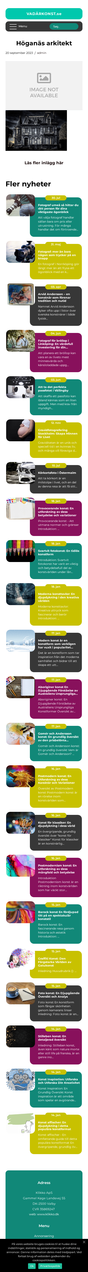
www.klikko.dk (48, 1214)
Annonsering (44, 1236)
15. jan (56, 905)
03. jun (56, 380)
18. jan (55, 501)
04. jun (56, 333)
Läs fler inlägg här (44, 162)
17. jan (56, 633)
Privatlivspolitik (50, 1266)
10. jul (56, 465)
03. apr (56, 287)
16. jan (55, 769)
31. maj (56, 244)
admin (41, 53)
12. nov (56, 423)
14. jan (56, 1029)
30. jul (56, 198)
